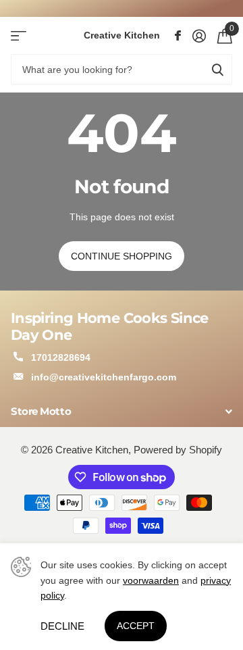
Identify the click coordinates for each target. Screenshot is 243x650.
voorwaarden (151, 580)
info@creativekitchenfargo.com (103, 377)
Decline (62, 626)
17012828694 (60, 357)
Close (121, 411)
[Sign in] (199, 36)
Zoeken (217, 69)
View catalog (18, 35)
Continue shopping (121, 256)
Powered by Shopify (178, 450)
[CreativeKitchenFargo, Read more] (177, 36)
